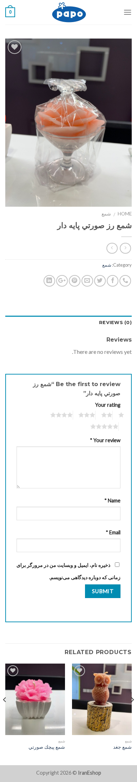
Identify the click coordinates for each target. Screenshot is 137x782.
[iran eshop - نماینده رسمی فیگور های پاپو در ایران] (69, 12)
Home (125, 214)
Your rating (107, 405)
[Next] (4, 713)
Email (113, 532)
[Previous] (132, 713)
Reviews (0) (115, 322)
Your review (105, 440)
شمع (106, 214)
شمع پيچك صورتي (46, 747)
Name (112, 500)
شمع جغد (122, 747)
